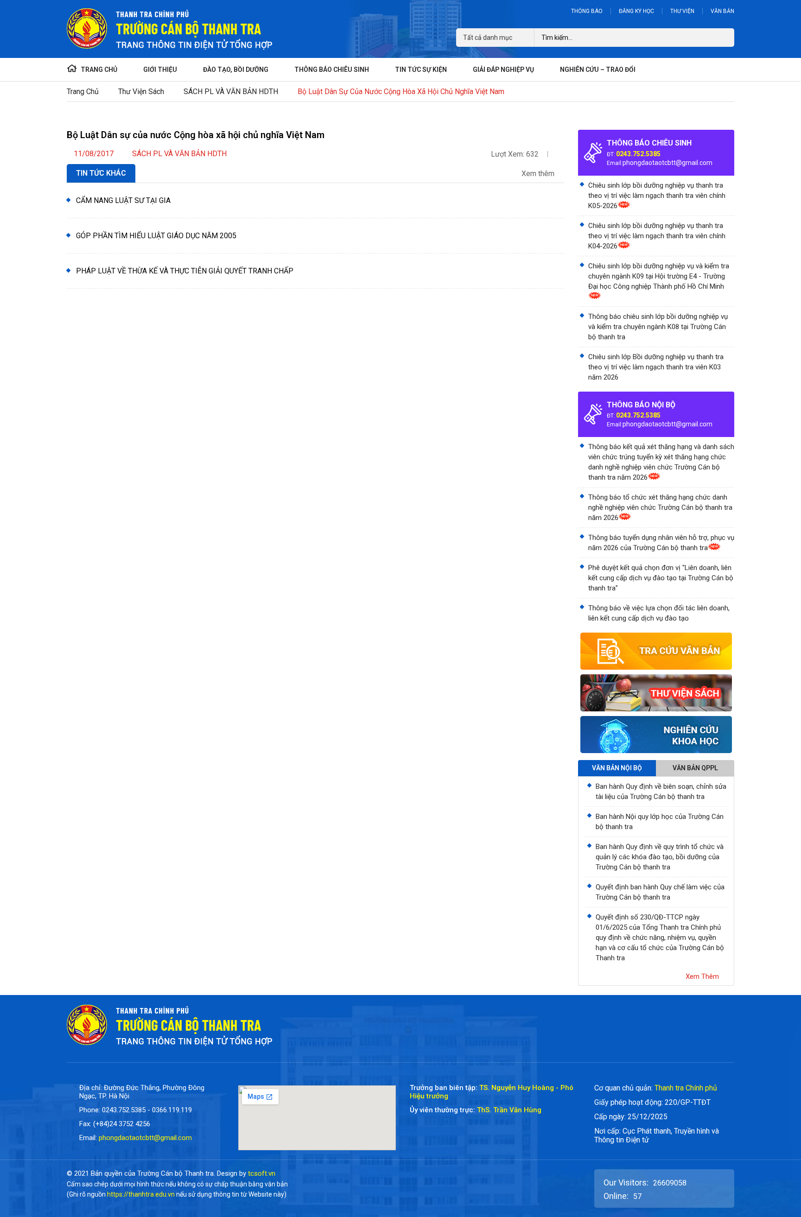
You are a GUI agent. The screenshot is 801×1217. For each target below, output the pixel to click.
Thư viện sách (141, 91)
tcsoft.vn (261, 1173)
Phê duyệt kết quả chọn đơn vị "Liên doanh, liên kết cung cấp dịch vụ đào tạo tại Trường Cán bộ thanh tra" (660, 578)
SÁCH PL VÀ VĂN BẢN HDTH (231, 91)
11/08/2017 (94, 153)
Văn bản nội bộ (617, 768)
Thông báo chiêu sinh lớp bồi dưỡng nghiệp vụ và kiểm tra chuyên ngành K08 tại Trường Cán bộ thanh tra (658, 326)
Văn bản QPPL (695, 768)
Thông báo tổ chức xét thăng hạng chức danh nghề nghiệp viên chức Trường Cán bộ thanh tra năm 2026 (660, 507)
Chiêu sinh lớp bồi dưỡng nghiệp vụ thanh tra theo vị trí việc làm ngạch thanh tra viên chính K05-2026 (656, 195)
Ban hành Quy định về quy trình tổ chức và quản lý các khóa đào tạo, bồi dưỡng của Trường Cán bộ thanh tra (660, 857)
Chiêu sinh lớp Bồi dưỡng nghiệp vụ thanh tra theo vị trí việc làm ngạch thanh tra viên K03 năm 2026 (656, 367)
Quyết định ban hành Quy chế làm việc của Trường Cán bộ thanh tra (660, 892)
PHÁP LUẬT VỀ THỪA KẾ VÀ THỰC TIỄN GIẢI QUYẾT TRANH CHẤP (184, 270)
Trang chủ (83, 91)
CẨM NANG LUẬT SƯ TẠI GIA (123, 200)
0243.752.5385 (638, 154)
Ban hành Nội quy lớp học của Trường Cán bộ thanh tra (660, 821)
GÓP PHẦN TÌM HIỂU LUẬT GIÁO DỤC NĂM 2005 (156, 235)
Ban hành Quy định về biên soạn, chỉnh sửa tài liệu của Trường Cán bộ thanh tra (661, 791)
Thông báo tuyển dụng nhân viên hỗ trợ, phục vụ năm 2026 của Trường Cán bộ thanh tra (661, 542)
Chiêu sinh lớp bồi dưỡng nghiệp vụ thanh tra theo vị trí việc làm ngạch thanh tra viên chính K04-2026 (656, 236)
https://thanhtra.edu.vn (141, 1194)
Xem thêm (538, 174)
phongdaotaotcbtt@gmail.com (667, 162)
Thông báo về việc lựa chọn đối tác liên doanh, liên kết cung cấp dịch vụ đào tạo (659, 613)
